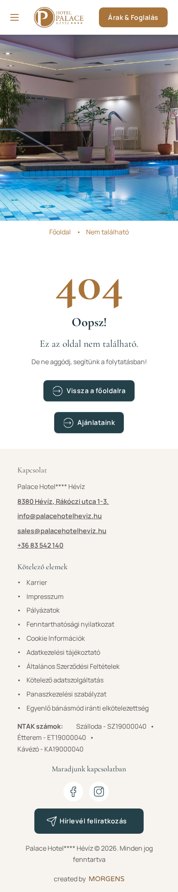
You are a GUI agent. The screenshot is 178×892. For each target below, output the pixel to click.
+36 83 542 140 (40, 545)
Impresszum (45, 596)
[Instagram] (99, 791)
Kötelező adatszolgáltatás (64, 680)
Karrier (36, 582)
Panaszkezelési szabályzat (66, 694)
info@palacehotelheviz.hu (59, 515)
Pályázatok (43, 610)
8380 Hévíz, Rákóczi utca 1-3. (63, 501)
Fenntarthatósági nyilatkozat (70, 624)
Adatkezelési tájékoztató (63, 652)
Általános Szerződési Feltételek (73, 666)
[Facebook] (73, 791)
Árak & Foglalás (133, 17)
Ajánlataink (96, 422)
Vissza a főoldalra (96, 390)
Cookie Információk (55, 638)
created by (70, 879)
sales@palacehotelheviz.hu (61, 530)
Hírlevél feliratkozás (93, 820)
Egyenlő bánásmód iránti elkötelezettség (87, 708)
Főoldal (60, 231)
